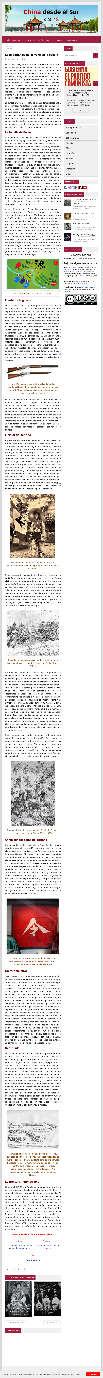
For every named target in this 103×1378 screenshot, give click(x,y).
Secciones (28, 40)
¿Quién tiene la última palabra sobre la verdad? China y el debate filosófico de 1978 (79, 92)
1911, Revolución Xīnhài (81, 224)
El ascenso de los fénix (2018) (83, 213)
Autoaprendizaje (73, 127)
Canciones (71, 133)
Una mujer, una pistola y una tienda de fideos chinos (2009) (84, 235)
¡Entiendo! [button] (93, 1374)
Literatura (70, 169)
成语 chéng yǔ (72, 138)
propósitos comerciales (79, 283)
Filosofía (70, 153)
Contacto (59, 40)
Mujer (68, 174)
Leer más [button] (78, 1374)
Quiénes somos (44, 40)
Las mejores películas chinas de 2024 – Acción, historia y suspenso (84, 201)
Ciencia (69, 143)
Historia (9, 49)
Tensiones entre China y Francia (47, 1246)
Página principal (14, 40)
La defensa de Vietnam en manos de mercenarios (19, 1246)
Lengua (69, 163)
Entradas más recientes (16, 1323)
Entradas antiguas (51, 1323)
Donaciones (71, 40)
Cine (68, 148)
